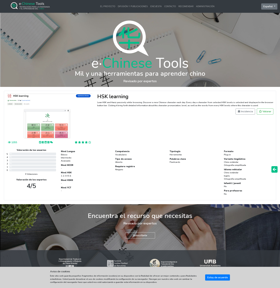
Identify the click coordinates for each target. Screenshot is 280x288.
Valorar (266, 111)
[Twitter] (40, 142)
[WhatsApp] (48, 142)
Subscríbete (140, 235)
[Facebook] (43, 142)
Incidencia (246, 111)
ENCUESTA (156, 6)
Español (268, 6)
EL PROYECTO (107, 6)
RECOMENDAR (185, 6)
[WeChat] (51, 142)
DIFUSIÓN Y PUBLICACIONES (133, 6)
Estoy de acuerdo (217, 277)
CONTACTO (170, 6)
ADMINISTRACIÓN (205, 6)
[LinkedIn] (46, 142)
